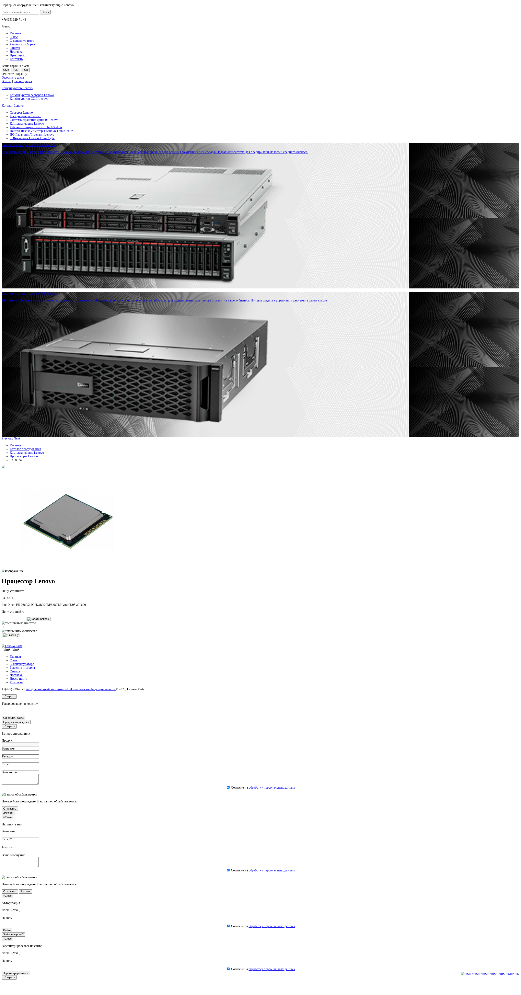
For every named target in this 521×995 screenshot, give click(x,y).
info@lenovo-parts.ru (40, 689)
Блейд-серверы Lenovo (25, 116)
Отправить (9, 808)
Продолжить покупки (16, 722)
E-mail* (7, 839)
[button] (8, 438)
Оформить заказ (13, 77)
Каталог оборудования (25, 449)
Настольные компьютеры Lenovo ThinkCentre (41, 131)
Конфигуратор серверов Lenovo (32, 95)
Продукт (8, 740)
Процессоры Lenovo (24, 456)
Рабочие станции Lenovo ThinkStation (36, 127)
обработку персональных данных (272, 787)
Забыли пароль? (13, 934)
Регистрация (23, 81)
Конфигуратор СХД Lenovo (29, 98)
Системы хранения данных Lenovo (34, 120)
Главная (15, 445)
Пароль (7, 917)
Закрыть (8, 812)
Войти (6, 81)
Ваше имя (8, 748)
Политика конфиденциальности (93, 689)
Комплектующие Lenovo (27, 123)
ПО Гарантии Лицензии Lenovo (32, 134)
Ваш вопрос (10, 772)
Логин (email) (11, 910)
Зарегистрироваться (15, 973)
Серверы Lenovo (21, 112)
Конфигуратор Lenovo (17, 88)
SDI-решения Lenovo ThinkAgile (32, 138)
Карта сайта (63, 689)
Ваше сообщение (13, 855)
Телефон (7, 756)
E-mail (6, 764)
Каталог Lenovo (13, 105)
